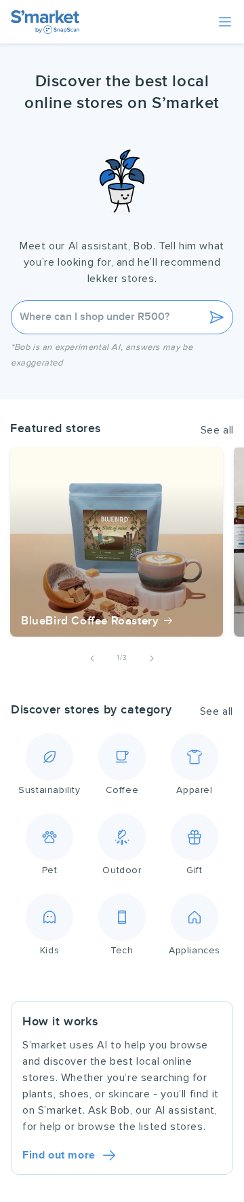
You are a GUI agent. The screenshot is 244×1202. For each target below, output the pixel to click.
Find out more (59, 1155)
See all (217, 430)
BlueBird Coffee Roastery (90, 621)
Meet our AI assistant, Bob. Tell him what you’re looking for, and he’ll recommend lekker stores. (122, 262)
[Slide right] (152, 658)
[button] (225, 22)
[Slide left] (92, 658)
